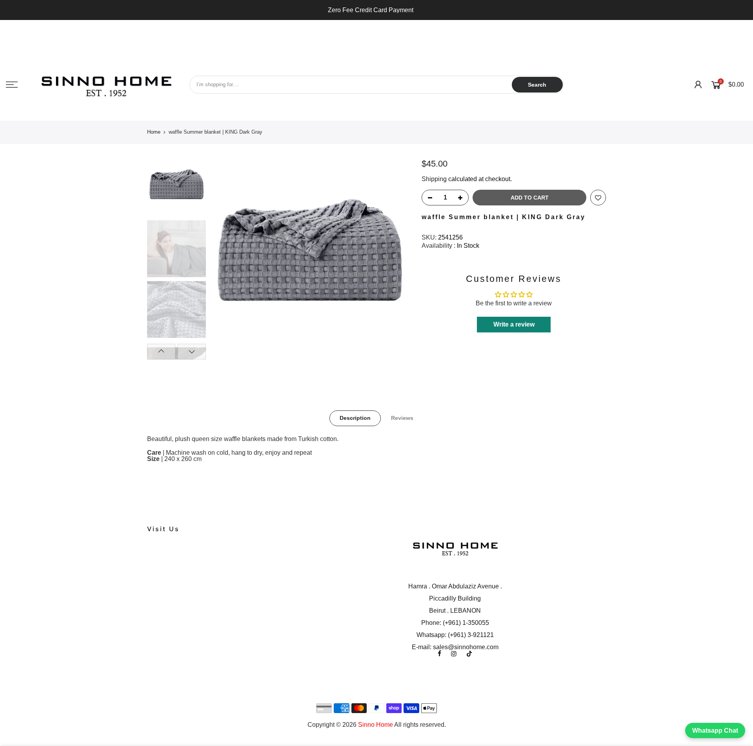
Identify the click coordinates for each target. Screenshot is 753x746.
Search (537, 85)
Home (153, 132)
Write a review (514, 324)
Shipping (434, 179)
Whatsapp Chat (715, 730)
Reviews (402, 418)
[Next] (396, 259)
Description (355, 418)
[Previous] (223, 259)
